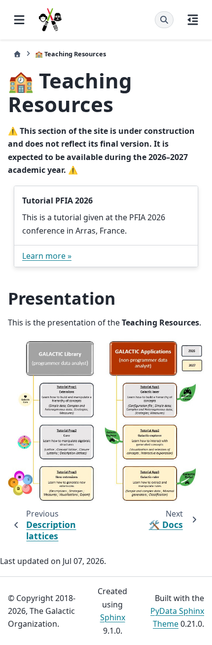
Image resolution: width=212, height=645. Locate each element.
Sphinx (112, 617)
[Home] (17, 54)
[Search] (164, 19)
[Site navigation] (19, 19)
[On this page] (192, 19)
